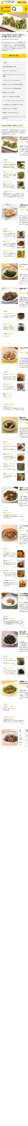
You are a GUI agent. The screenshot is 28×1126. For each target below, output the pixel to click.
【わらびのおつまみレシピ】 (9, 66)
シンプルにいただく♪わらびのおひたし (12, 80)
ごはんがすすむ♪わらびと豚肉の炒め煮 (12, 88)
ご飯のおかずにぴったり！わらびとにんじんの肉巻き (14, 75)
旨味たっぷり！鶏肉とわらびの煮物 (11, 96)
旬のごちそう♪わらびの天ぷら (10, 70)
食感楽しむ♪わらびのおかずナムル (11, 112)
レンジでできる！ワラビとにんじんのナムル (13, 100)
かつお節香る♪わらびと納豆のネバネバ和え (13, 104)
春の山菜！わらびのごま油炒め (10, 108)
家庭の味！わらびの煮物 (8, 92)
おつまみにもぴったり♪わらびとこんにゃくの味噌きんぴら (14, 117)
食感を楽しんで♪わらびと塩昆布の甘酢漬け (13, 84)
